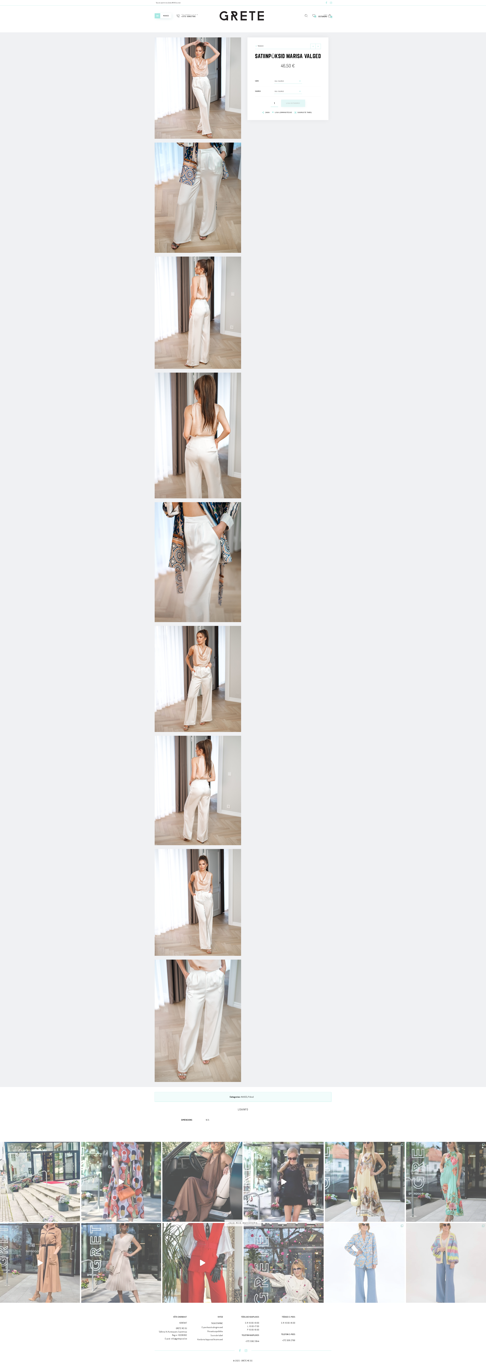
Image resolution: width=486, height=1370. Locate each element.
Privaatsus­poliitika (215, 1331)
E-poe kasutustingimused (212, 1327)
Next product (318, 46)
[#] (121, 1182)
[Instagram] (331, 3)
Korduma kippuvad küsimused (210, 1339)
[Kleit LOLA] (121, 1263)
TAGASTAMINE (217, 1323)
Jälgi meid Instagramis (243, 1223)
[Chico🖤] (284, 1182)
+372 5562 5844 (252, 1341)
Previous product (313, 46)
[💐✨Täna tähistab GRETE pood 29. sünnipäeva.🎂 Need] (284, 1263)
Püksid (251, 1097)
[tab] (243, 1109)
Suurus (258, 91)
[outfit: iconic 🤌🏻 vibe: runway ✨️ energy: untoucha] (202, 1263)
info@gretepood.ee (179, 1338)
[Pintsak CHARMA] (365, 1263)
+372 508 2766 (288, 1340)
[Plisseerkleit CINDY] (365, 1182)
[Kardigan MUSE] (446, 1263)
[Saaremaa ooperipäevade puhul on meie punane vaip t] (40, 1182)
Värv (257, 81)
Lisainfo (243, 1109)
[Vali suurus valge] (288, 81)
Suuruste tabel (217, 1335)
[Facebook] (326, 3)
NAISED (244, 1097)
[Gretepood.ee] (40, 1263)
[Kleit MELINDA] (202, 1182)
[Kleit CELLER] (446, 1182)
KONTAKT (183, 1323)
